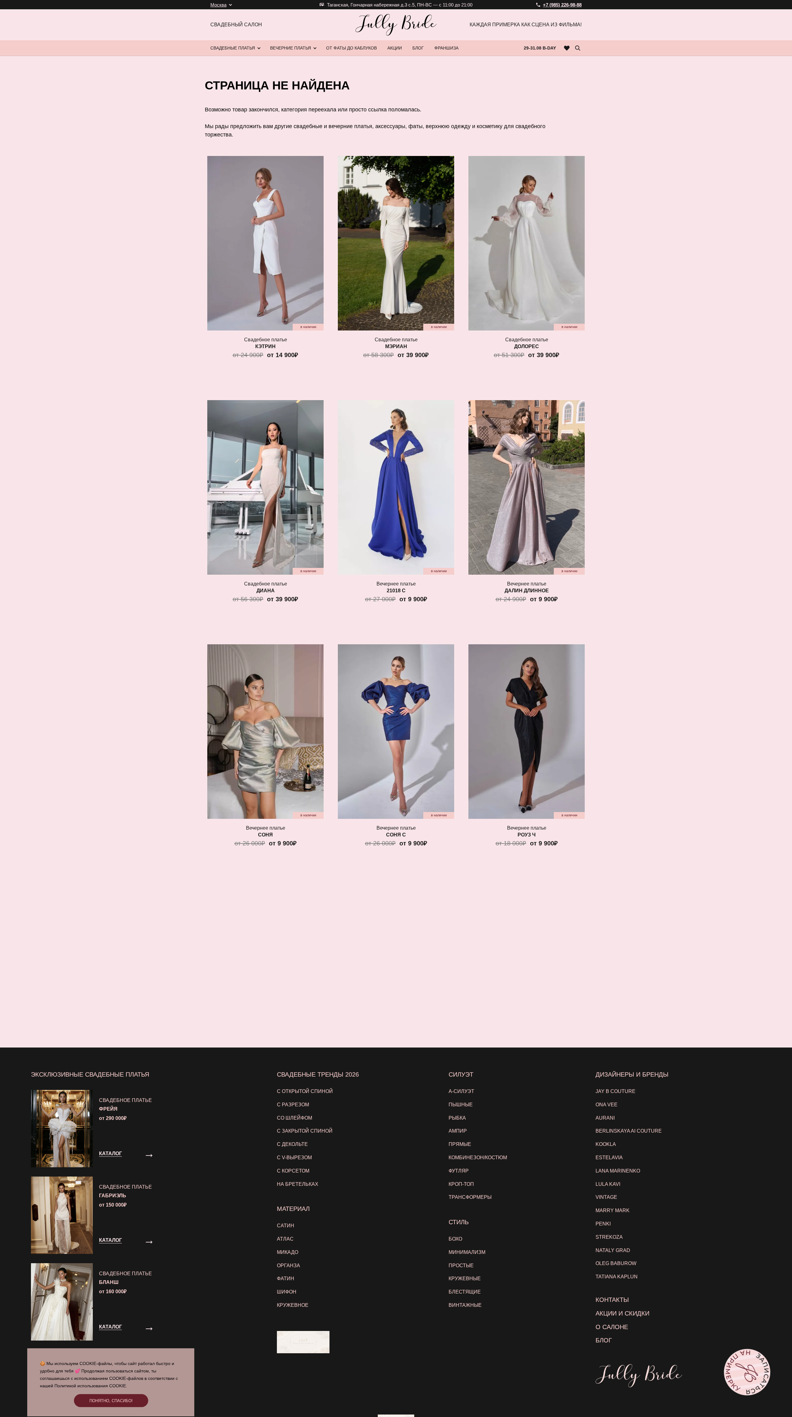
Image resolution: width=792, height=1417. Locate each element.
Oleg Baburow (616, 1263)
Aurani (605, 1118)
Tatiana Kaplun (617, 1276)
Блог (604, 1340)
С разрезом (293, 1104)
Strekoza (609, 1237)
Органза (288, 1265)
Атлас (285, 1239)
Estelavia (609, 1157)
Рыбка (457, 1118)
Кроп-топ (461, 1184)
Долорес (526, 346)
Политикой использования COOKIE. (90, 1385)
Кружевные (465, 1278)
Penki (603, 1223)
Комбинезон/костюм (478, 1157)
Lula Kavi (608, 1184)
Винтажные (465, 1305)
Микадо (287, 1252)
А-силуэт (461, 1091)
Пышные (461, 1104)
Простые (461, 1265)
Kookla (606, 1144)
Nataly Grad (613, 1250)
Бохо (455, 1239)
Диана (265, 590)
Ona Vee (607, 1104)
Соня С (396, 834)
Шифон (286, 1291)
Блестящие (465, 1291)
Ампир (458, 1131)
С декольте (292, 1144)
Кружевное (292, 1305)
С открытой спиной (305, 1091)
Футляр (459, 1170)
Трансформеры (470, 1197)
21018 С (396, 590)
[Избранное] (567, 48)
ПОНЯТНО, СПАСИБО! (111, 1400)
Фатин (285, 1278)
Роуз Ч (527, 834)
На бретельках (297, 1184)
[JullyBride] (396, 25)
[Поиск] (578, 48)
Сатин (285, 1225)
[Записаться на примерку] (747, 1372)
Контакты (612, 1299)
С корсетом (293, 1170)
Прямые (460, 1144)
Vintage (606, 1197)
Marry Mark (613, 1210)
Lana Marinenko (618, 1170)
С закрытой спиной (305, 1131)
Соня (265, 834)
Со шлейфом (294, 1118)
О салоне (612, 1327)
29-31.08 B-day (540, 47)
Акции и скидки (622, 1313)
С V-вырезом (294, 1157)
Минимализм (467, 1252)
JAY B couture (615, 1091)
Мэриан (396, 346)
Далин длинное (527, 590)
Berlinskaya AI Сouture (629, 1131)
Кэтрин (265, 346)
